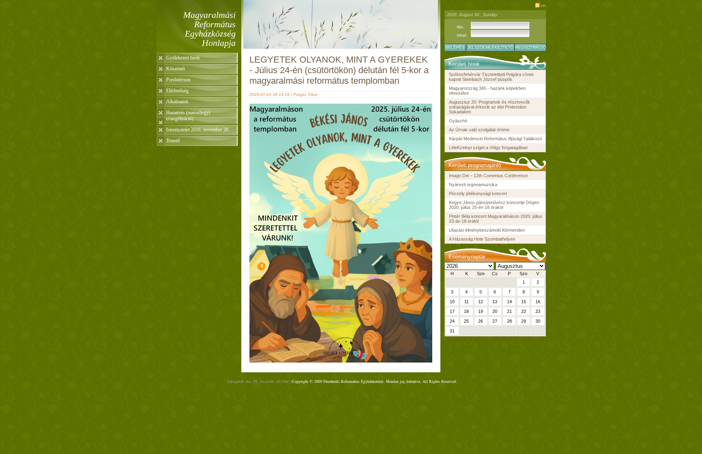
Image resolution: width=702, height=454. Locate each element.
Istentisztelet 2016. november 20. (198, 130)
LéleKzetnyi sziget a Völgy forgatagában (488, 147)
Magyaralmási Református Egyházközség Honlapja (209, 29)
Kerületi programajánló (474, 165)
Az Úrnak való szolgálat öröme (479, 129)
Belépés (455, 47)
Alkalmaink (177, 101)
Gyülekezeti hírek (183, 58)
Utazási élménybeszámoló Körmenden (487, 230)
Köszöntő (175, 69)
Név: (460, 27)
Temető (173, 140)
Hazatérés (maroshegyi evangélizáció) (188, 116)
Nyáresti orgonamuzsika (473, 184)
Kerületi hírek (464, 64)
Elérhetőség (177, 90)
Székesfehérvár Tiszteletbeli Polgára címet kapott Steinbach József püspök (491, 77)
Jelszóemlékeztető (490, 47)
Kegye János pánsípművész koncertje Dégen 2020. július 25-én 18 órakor (494, 205)
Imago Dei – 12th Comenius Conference (488, 175)
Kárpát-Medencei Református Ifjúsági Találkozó (495, 138)
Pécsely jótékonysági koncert (478, 193)
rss (543, 5)
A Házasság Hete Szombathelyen (482, 239)
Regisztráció (530, 47)
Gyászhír (458, 120)
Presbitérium (178, 80)
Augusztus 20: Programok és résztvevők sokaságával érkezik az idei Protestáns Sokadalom (489, 107)
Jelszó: (462, 35)
